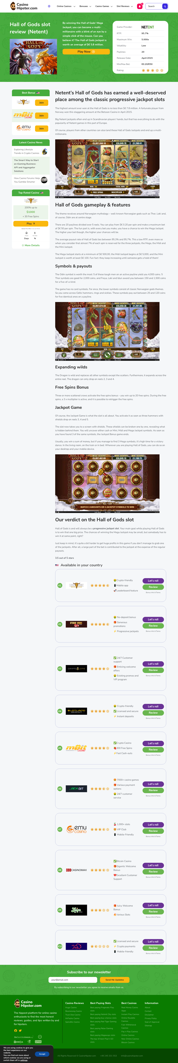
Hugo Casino (71, 1007)
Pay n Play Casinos (129, 1031)
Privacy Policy (151, 1018)
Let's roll (153, 581)
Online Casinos (64, 6)
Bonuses (84, 6)
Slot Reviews (123, 6)
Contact (148, 1011)
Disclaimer (149, 1014)
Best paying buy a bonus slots (103, 1018)
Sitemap (148, 1025)
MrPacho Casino (72, 1018)
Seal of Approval (152, 1022)
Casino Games (102, 6)
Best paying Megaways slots (102, 1035)
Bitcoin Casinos (128, 1042)
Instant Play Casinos (130, 1014)
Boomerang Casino (73, 1011)
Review (153, 587)
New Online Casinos (130, 1039)
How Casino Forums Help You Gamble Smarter (27, 180)
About (147, 1007)
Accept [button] (42, 1054)
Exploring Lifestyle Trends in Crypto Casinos (26, 151)
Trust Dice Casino (72, 1014)
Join (41, 102)
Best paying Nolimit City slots (103, 1014)
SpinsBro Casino (72, 1022)
